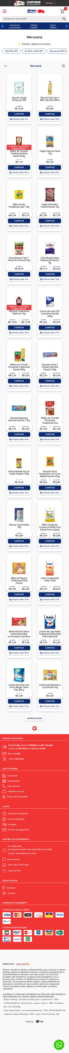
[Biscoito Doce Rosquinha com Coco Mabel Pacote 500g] (50, 454)
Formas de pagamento (18, 830)
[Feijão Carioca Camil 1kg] (50, 134)
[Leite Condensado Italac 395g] (50, 561)
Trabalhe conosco (16, 791)
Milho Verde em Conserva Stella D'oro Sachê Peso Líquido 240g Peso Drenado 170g (50, 529)
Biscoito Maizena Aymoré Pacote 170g (19, 419)
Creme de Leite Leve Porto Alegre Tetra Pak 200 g (19, 687)
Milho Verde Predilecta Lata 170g (19, 205)
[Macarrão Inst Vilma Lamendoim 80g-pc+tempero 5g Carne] (19, 614)
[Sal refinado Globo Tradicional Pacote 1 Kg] (50, 241)
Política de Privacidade (17, 796)
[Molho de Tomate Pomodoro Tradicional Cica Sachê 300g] (50, 401)
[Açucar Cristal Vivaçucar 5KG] (19, 81)
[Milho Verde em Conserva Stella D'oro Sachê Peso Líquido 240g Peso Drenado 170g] (50, 508)
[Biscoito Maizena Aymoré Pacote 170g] (19, 401)
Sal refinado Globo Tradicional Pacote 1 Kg (50, 260)
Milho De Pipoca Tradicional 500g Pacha (19, 580)
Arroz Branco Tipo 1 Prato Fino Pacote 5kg (19, 259)
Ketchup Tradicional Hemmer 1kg (19, 312)
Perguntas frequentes (18, 813)
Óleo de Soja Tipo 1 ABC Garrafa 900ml (50, 98)
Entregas (12, 824)
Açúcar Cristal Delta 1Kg (19, 525)
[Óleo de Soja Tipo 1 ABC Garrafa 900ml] (50, 81)
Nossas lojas (14, 781)
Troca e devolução (16, 819)
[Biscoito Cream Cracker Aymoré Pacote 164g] (50, 348)
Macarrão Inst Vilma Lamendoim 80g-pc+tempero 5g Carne (19, 634)
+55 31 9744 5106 (21, 865)
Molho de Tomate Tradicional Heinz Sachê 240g (19, 153)
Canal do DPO (14, 871)
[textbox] (34, 18)
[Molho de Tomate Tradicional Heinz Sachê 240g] (19, 134)
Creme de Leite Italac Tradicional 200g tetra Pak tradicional (50, 634)
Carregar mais (34, 718)
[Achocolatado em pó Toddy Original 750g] (19, 454)
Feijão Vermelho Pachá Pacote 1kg (50, 205)
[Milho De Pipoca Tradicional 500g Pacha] (19, 561)
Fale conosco (14, 786)
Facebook (11, 888)
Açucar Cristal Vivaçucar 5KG (19, 98)
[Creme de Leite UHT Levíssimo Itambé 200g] (50, 294)
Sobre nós (12, 775)
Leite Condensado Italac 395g (50, 579)
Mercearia (35, 66)
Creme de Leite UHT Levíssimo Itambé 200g (50, 313)
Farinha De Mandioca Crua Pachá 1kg (49, 686)
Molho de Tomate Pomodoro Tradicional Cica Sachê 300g (50, 422)
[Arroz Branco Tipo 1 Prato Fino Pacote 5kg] (19, 241)
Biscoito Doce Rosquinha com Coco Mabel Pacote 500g (50, 474)
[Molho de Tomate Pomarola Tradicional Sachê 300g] (19, 348)
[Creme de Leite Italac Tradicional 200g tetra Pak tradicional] (50, 614)
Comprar (19, 114)
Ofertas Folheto (33, 26)
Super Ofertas (53, 26)
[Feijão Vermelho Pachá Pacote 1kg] (50, 187)
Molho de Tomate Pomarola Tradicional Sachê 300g (19, 367)
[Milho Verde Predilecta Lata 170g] (19, 187)
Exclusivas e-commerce (15, 26)
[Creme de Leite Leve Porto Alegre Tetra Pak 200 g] (19, 668)
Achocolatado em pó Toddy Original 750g (19, 472)
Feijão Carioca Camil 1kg (50, 152)
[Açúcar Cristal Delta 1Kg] (19, 508)
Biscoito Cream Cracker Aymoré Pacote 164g (50, 367)
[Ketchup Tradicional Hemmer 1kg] (19, 294)
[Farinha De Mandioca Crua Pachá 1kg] (50, 668)
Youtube (11, 893)
